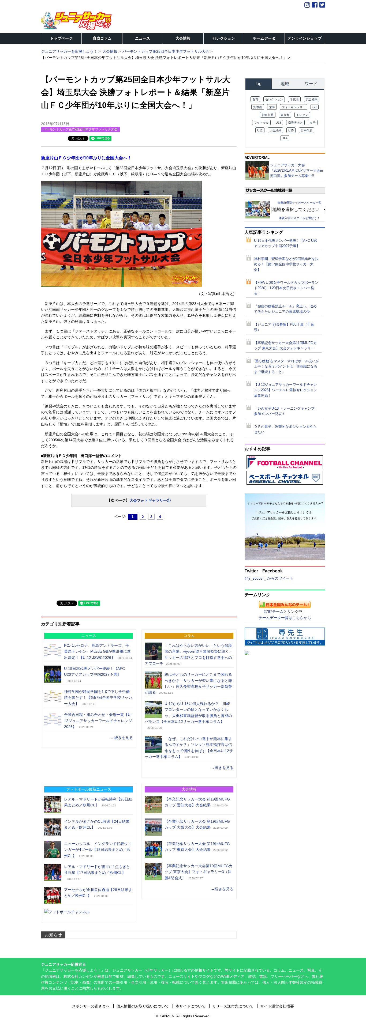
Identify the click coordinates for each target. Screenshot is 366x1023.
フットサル (261, 122)
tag (259, 83)
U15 (291, 130)
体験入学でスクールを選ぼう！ (299, 218)
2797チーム (273, 611)
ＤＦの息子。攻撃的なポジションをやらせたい (285, 429)
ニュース (142, 38)
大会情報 (183, 38)
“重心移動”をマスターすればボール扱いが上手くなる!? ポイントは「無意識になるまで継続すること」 (286, 366)
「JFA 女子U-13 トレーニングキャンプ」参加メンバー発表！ (286, 411)
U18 (278, 122)
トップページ (61, 38)
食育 (255, 99)
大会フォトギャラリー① (150, 500)
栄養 (272, 107)
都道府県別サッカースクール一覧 (299, 202)
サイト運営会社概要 (277, 1006)
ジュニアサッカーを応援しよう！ (69, 51)
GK (314, 107)
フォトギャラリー (293, 107)
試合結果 (312, 99)
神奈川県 (268, 114)
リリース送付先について (232, 1006)
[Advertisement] (81, 557)
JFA (284, 138)
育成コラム (102, 38)
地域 (285, 83)
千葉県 (294, 99)
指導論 (257, 107)
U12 (260, 130)
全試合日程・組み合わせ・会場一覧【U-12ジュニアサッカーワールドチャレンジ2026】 (98, 720)
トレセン (302, 114)
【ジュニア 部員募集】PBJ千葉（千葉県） (284, 327)
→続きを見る (121, 737)
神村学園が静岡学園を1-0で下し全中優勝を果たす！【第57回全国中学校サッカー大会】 (98, 697)
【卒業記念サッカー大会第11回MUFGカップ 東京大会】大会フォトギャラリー (285, 345)
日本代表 (306, 130)
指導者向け (295, 122)
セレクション (223, 38)
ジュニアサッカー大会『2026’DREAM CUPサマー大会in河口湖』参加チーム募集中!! (296, 170)
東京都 (285, 114)
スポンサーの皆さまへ (91, 1006)
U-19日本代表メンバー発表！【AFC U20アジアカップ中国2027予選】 (285, 243)
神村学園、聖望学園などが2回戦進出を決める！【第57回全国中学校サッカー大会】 (286, 264)
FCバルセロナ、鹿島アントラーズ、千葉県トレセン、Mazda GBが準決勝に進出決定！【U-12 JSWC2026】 (97, 651)
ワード (311, 83)
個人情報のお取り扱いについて (142, 1006)
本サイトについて (190, 1006)
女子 (313, 122)
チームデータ (264, 38)
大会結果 (275, 130)
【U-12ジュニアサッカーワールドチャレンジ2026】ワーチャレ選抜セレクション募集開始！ (285, 390)
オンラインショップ (305, 38)
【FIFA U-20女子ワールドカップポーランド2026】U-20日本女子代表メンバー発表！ (286, 288)
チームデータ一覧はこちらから (285, 618)
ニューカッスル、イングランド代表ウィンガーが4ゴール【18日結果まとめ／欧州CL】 (98, 849)
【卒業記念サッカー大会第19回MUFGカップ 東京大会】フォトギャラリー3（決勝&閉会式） (199, 872)
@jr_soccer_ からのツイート (269, 578)
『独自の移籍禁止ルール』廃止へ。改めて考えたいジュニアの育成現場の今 (285, 309)
